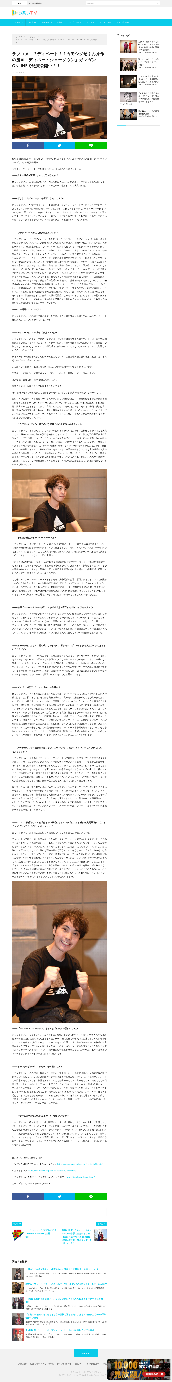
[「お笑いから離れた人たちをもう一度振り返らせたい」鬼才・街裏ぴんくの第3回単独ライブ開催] (18, 1319)
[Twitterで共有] (59, 145)
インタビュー (105, 22)
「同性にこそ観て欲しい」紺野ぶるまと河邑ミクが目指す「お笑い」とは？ (62, 1269)
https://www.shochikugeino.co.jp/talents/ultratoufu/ (52, 1170)
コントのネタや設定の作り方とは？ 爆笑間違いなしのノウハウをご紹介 (148, 79)
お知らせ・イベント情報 (52, 22)
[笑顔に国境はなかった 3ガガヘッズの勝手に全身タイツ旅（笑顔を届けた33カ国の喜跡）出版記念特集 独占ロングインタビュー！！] (100, 1235)
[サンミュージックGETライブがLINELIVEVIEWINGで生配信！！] (18, 1235)
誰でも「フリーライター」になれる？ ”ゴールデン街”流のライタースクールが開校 (66, 1284)
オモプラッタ (95, 1372)
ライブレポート (74, 22)
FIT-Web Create (86, 1375)
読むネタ (90, 22)
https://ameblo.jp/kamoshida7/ (81, 1177)
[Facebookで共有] (28, 145)
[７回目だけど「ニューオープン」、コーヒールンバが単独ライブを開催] (18, 1334)
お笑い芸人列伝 (123, 22)
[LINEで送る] (91, 145)
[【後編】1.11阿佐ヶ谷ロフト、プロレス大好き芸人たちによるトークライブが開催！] (18, 1303)
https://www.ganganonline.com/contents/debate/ (80, 1164)
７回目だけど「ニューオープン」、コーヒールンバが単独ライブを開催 (60, 1330)
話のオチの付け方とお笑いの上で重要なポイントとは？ (148, 62)
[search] (158, 3)
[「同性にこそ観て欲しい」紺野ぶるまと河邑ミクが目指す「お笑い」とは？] (18, 1274)
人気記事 (32, 22)
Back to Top (86, 1353)
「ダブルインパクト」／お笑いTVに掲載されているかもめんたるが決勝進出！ (108, 3)
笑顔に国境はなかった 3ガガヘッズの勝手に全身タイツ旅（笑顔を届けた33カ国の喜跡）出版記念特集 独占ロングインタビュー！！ (77, 1236)
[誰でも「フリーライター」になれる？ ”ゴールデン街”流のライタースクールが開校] (18, 1288)
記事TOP (19, 22)
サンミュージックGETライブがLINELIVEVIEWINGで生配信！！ (41, 1233)
